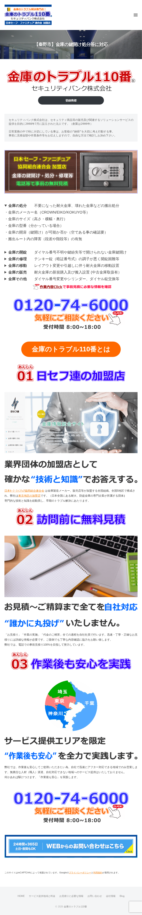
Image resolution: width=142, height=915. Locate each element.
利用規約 (97, 872)
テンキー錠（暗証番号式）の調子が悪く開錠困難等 (63, 259)
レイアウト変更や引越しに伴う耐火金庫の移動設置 (63, 265)
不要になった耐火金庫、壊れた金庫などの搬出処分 (63, 206)
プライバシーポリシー (80, 872)
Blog (122, 896)
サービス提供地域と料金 (42, 896)
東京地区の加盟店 (29, 495)
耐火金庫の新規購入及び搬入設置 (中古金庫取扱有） (65, 272)
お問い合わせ (94, 896)
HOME (21, 896)
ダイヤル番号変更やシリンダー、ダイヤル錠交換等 (63, 279)
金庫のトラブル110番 (75, 906)
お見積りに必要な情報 (71, 896)
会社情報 (111, 896)
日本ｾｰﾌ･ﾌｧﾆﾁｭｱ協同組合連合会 (24, 490)
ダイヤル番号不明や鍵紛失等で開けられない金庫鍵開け (67, 252)
